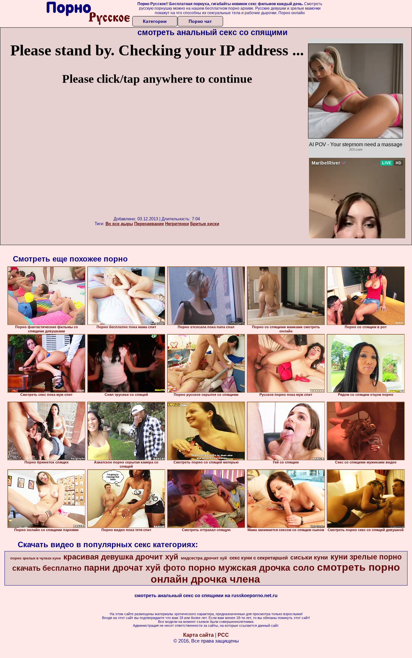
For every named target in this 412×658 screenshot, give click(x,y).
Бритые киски (204, 223)
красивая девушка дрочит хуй (120, 556)
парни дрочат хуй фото (135, 568)
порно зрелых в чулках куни (35, 558)
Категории (155, 21)
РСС (223, 635)
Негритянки (177, 223)
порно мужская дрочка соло (251, 568)
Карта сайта (198, 635)
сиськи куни (309, 557)
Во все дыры (119, 223)
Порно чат (200, 21)
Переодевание (149, 223)
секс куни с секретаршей (258, 557)
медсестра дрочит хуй (204, 558)
